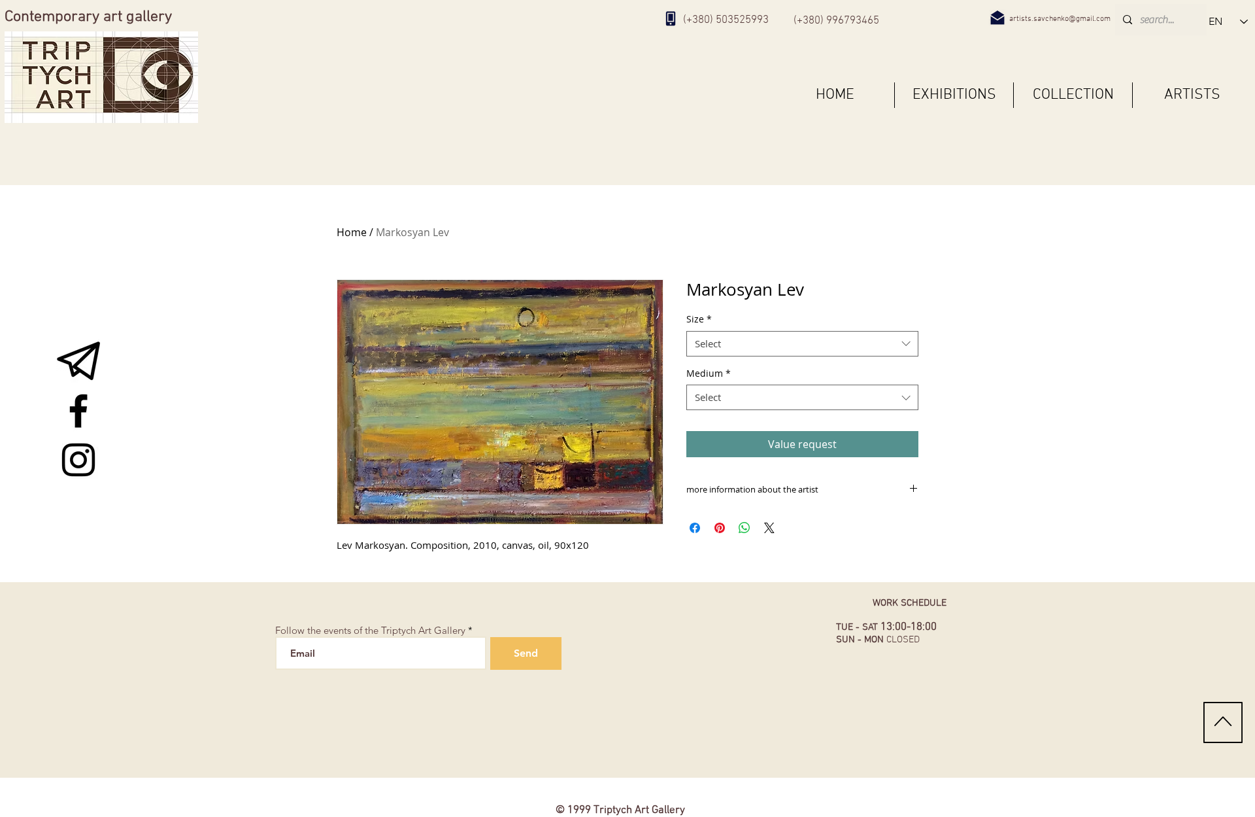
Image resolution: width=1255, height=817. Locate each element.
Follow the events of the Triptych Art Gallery (370, 630)
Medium (708, 373)
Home (352, 232)
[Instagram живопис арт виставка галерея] (78, 460)
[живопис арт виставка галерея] (78, 361)
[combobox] (802, 343)
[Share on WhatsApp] (744, 528)
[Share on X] (769, 528)
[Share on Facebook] (695, 528)
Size (699, 319)
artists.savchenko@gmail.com (1060, 19)
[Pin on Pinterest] (720, 528)
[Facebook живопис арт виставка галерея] (78, 411)
